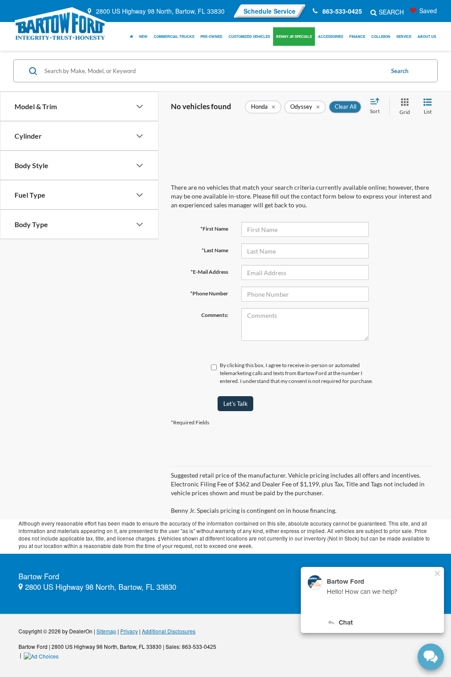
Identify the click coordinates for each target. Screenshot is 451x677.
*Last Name (215, 250)
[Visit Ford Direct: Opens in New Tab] (42, 655)
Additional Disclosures (169, 631)
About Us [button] (427, 36)
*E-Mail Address (209, 272)
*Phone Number (209, 293)
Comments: (214, 315)
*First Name (214, 228)
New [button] (143, 36)
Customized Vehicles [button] (249, 36)
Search (399, 70)
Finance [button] (357, 36)
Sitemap (106, 631)
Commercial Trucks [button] (174, 36)
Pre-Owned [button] (211, 36)
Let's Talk (235, 403)
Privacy (129, 631)
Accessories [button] (330, 36)
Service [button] (403, 36)
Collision (380, 36)
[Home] (131, 36)
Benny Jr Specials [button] (294, 36)
